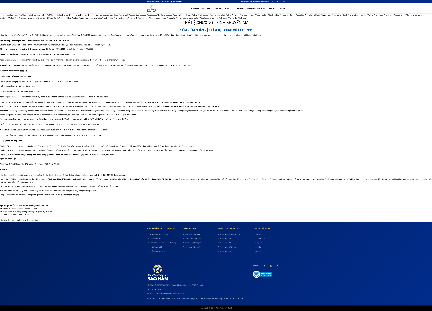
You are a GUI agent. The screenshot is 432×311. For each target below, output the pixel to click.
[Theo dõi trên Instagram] (271, 266)
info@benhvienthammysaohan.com (256, 2)
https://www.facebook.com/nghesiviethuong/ (55, 54)
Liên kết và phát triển (256, 8)
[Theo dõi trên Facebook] (265, 266)
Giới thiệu (206, 8)
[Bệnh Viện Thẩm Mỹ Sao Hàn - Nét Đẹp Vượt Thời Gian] (151, 8)
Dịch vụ (218, 8)
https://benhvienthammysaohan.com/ (91, 130)
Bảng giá (229, 8)
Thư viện (239, 8)
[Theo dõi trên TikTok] (277, 266)
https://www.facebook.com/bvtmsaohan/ (22, 60)
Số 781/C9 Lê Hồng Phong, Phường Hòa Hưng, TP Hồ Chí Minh (180, 285)
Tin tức (271, 8)
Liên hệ (282, 8)
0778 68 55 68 (280, 2)
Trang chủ (195, 8)
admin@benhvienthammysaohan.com (170, 293)
